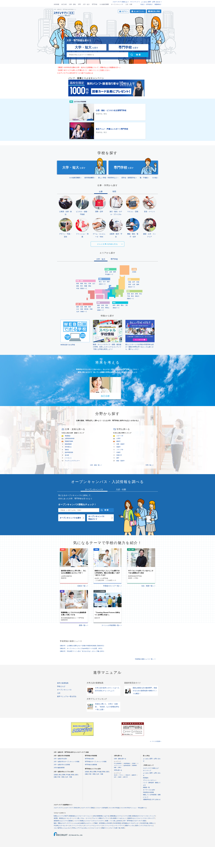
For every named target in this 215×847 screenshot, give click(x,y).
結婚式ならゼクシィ (87, 823)
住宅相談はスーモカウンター (130, 823)
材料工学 (125, 777)
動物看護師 (68, 444)
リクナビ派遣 (127, 816)
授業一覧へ (83, 625)
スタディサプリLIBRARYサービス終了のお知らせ (75, 73)
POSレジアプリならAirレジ (80, 828)
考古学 (115, 775)
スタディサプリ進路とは (120, 1)
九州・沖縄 (68, 777)
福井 (108, 281)
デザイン (121, 775)
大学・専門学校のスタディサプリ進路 (134, 821)
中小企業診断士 (118, 763)
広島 (89, 283)
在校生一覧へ (82, 586)
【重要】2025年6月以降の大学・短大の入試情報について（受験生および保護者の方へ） (89, 67)
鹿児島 (86, 309)
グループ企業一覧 (114, 828)
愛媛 (85, 286)
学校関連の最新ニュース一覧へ (144, 659)
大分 (77, 309)
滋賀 (98, 305)
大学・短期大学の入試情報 (62, 764)
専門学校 (94, 4)
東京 (132, 296)
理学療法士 (68, 447)
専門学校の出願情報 (91, 764)
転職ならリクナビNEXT (61, 816)
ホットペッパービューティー (92, 825)
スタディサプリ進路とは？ (151, 768)
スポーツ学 (119, 436)
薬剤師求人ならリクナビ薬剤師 (63, 821)
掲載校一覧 (146, 787)
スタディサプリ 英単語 (88, 808)
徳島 (77, 286)
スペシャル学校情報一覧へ (111, 625)
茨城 (128, 294)
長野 (114, 272)
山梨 (110, 272)
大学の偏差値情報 (59, 767)
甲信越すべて (109, 274)
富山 (100, 281)
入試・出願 (128, 4)
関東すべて (130, 298)
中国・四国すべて (81, 288)
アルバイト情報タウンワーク (101, 818)
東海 (72, 774)
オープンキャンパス (117, 4)
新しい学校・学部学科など (107, 178)
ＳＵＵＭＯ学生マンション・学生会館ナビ (133, 808)
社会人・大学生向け (147, 4)
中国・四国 (60, 777)
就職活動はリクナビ (116, 816)
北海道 (134, 272)
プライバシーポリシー (149, 780)
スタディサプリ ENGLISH (72, 808)
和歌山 (107, 307)
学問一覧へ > (149, 465)
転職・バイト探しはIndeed (113, 821)
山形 (133, 284)
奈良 (102, 307)
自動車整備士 (127, 763)
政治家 (67, 455)
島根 (81, 283)
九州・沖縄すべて (81, 311)
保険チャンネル (129, 825)
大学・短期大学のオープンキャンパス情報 (66, 761)
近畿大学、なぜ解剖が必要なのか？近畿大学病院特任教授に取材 (82, 645)
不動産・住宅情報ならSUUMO (103, 823)
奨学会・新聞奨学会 (128, 178)
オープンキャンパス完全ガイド (96, 517)
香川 (81, 286)
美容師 (133, 763)
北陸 (76, 774)
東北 (60, 774)
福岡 (77, 307)
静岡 (118, 305)
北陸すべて (102, 284)
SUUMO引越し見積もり (147, 823)
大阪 (106, 305)
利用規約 (145, 778)
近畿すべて (100, 310)
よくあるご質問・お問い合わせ (150, 1)
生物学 (118, 452)
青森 (129, 282)
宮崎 (81, 309)
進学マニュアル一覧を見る (66, 696)
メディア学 (119, 449)
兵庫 (98, 307)
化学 (115, 777)
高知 (89, 286)
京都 (102, 305)
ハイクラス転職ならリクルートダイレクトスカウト (89, 821)
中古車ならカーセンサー (61, 825)
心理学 (118, 438)
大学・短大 (86, 4)
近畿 (55, 777)
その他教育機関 (104, 4)
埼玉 (140, 294)
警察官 (67, 449)
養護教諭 (67, 436)
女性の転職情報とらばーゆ (101, 816)
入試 (58, 693)
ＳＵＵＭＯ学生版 (114, 808)
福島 (137, 284)
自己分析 (64, 4)
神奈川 (137, 296)
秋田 (129, 284)
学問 (79, 4)
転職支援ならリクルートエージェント (80, 816)
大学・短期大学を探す (60, 758)
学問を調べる (118, 770)
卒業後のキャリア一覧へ (111, 586)
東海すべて (116, 308)
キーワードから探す (149, 790)
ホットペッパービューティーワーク (113, 825)
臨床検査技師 (69, 452)
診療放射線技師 (69, 438)
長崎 (85, 307)
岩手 (133, 282)
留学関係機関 (89, 178)
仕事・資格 (72, 4)
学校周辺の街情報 (148, 792)
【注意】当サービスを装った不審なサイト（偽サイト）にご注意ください (83, 70)
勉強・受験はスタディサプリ (62, 823)
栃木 (132, 294)
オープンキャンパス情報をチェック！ (77, 504)
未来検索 (56, 4)
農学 (117, 458)
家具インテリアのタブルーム (144, 825)
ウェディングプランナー (72, 461)
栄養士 (119, 767)
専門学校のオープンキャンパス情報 (95, 761)
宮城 (137, 282)
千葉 (128, 296)
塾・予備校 (144, 178)
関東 (63, 774)
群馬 (136, 294)
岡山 (85, 283)
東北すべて (131, 287)
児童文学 (127, 775)
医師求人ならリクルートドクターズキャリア (141, 818)
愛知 (122, 305)
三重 (126, 305)
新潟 (106, 272)
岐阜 (114, 305)
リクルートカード (95, 828)
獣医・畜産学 (120, 461)
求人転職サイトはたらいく (119, 818)
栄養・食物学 (120, 444)
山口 (93, 283)
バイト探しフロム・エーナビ (82, 818)
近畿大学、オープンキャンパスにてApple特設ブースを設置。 (81, 648)
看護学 (118, 447)
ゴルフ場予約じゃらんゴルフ (62, 828)
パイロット (68, 458)
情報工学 (119, 455)
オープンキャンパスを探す (70, 518)
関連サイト (105, 828)
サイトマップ (134, 1)
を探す (86, 47)
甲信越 (68, 774)
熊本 (89, 307)
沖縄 (91, 309)
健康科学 (134, 775)
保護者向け (158, 4)
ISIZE (122, 828)
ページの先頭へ (156, 741)
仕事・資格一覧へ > (96, 465)
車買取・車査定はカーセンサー (63, 818)
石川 (104, 281)
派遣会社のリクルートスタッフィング (143, 816)
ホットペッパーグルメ (76, 825)
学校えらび (61, 686)
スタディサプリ (58, 808)
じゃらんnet (76, 823)
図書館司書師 (69, 441)
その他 (154, 178)
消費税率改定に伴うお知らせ (151, 799)
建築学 (118, 441)
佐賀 (81, 307)
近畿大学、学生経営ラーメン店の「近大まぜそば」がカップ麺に (82, 651)
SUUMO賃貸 (117, 823)
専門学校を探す (89, 758)
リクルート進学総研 (102, 808)
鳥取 (77, 283)
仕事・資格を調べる (120, 758)
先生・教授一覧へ (147, 586)
